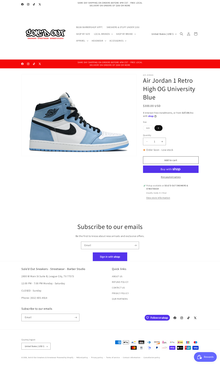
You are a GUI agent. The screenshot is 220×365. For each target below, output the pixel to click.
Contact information (131, 357)
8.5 (149, 128)
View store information (158, 197)
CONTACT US (118, 287)
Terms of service (113, 357)
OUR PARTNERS (120, 299)
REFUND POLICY (120, 282)
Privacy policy (97, 357)
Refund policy (82, 357)
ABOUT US (117, 276)
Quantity (147, 135)
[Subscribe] (135, 245)
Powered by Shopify (65, 357)
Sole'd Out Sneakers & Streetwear (42, 357)
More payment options (171, 177)
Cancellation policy (151, 357)
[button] (103, 34)
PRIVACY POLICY (120, 293)
